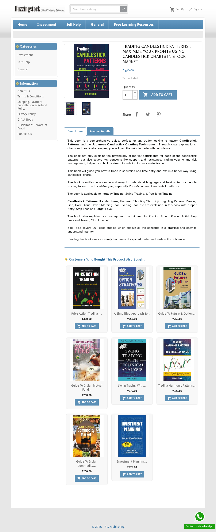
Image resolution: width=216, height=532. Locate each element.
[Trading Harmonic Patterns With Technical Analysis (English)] (177, 360)
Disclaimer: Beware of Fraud (32, 126)
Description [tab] (75, 131)
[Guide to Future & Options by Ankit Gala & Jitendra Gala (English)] (177, 288)
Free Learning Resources (134, 25)
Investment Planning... (132, 461)
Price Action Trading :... (86, 313)
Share (136, 114)
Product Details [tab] (100, 131)
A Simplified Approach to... (132, 313)
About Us (24, 91)
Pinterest (158, 114)
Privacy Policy (27, 114)
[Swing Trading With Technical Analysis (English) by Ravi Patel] (132, 360)
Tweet (147, 114)
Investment (46, 25)
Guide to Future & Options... (177, 313)
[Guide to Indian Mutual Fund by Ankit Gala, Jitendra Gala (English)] (86, 360)
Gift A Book (25, 119)
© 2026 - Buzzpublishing (108, 526)
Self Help (73, 25)
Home (22, 25)
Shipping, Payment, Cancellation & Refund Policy (32, 105)
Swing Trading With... (132, 385)
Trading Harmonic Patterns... (177, 385)
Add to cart (157, 94)
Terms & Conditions (31, 96)
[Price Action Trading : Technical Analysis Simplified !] (86, 288)
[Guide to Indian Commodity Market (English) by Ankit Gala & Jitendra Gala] (86, 436)
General (97, 25)
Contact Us (25, 134)
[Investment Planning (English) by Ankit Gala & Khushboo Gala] (132, 436)
